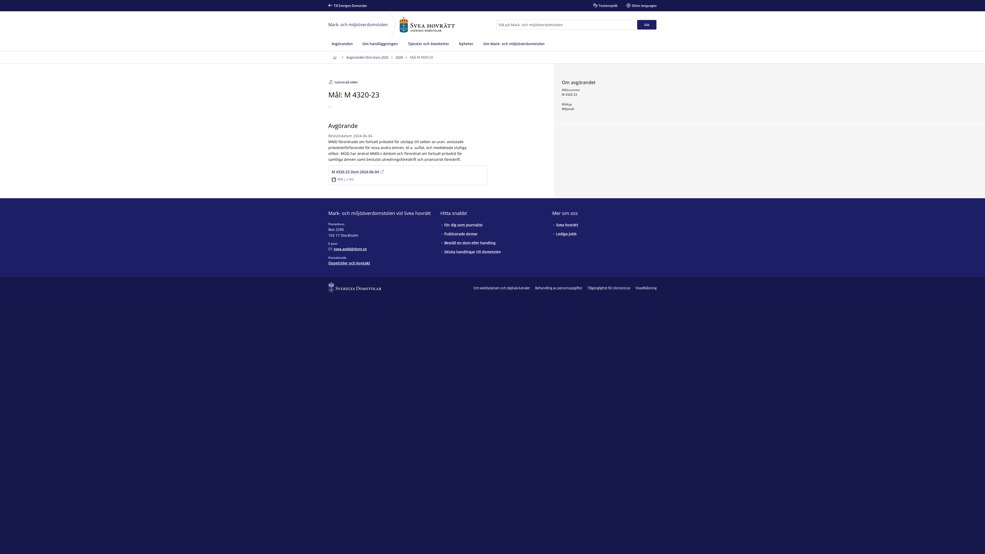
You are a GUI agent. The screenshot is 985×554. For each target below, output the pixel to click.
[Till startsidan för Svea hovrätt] (334, 57)
